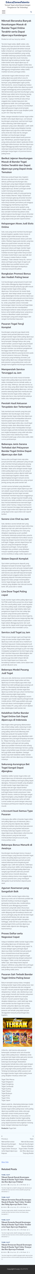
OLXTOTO (24, 1269)
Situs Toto (5, 1162)
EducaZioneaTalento (17, 2)
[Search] (31, 12)
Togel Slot (12, 1128)
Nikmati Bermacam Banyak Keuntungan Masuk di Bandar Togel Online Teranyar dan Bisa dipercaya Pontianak (16, 1247)
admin (23, 39)
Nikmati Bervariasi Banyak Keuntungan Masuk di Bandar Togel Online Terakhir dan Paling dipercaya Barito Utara (16, 1202)
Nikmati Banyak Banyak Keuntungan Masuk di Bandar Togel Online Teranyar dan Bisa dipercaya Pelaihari (16, 1179)
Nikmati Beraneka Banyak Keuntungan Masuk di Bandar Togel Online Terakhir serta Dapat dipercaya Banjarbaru (16, 1224)
